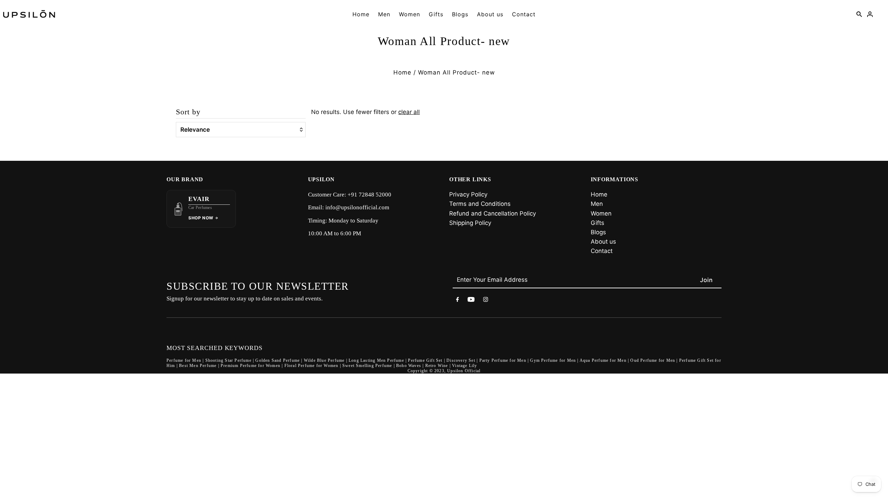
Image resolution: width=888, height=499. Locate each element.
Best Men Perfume (197, 365)
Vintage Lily (464, 365)
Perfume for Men (183, 360)
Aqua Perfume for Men (603, 360)
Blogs (460, 14)
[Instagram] (485, 300)
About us (490, 14)
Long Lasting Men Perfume (376, 360)
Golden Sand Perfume (277, 360)
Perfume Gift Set (425, 360)
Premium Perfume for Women (250, 365)
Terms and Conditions (480, 203)
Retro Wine (436, 365)
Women (409, 14)
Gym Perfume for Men (553, 360)
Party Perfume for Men (502, 360)
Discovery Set (460, 360)
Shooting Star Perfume (228, 360)
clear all (409, 111)
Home (360, 14)
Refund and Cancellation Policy (492, 213)
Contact (524, 14)
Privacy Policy (468, 194)
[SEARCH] (859, 13)
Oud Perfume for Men (652, 360)
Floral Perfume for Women (311, 365)
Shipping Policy (470, 222)
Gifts (436, 14)
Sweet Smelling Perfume (367, 365)
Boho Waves (408, 365)
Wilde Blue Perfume (324, 360)
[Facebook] (457, 300)
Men (384, 14)
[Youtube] (471, 300)
